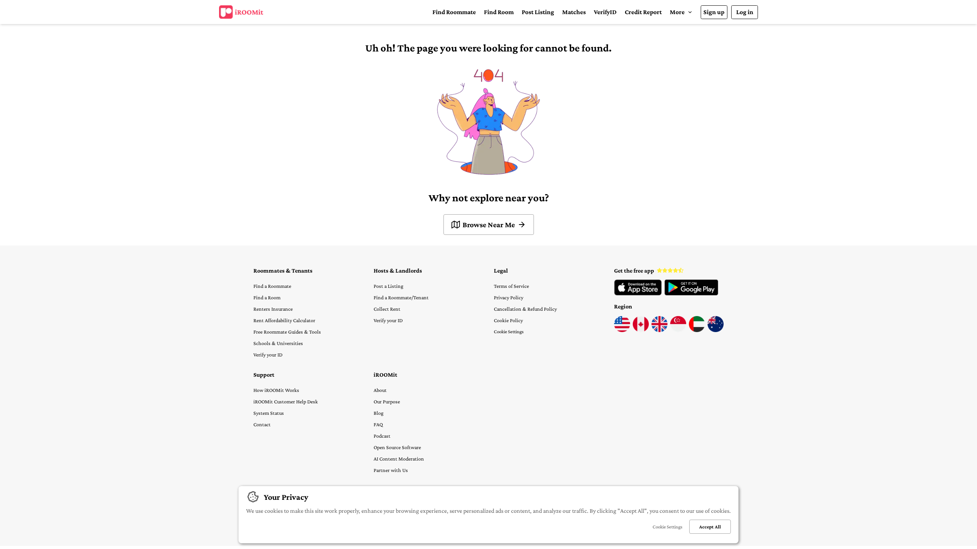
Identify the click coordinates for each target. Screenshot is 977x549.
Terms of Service (511, 286)
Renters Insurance (273, 309)
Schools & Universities (278, 343)
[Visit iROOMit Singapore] (678, 330)
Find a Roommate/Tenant (401, 297)
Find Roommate (454, 12)
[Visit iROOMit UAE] (697, 330)
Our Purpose (387, 401)
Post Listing (538, 12)
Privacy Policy (508, 297)
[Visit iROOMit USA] (622, 330)
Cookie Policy (508, 320)
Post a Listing (388, 286)
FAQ (378, 424)
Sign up (713, 12)
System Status (268, 413)
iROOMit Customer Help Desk (285, 401)
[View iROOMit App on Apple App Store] (638, 294)
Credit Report (643, 12)
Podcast (382, 436)
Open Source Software (397, 447)
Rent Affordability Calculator (284, 320)
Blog (379, 413)
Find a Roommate (272, 286)
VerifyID (605, 12)
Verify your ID (267, 355)
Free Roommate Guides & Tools (287, 332)
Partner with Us (391, 470)
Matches (574, 12)
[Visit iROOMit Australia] (716, 330)
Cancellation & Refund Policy (525, 309)
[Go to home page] (241, 12)
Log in (744, 12)
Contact (262, 424)
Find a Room (267, 297)
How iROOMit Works (276, 390)
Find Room (499, 12)
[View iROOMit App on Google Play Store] (691, 294)
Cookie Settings (509, 331)
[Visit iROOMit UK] (659, 330)
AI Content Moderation (399, 459)
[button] (681, 12)
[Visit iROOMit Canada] (641, 330)
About (380, 390)
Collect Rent (387, 309)
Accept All (710, 527)
